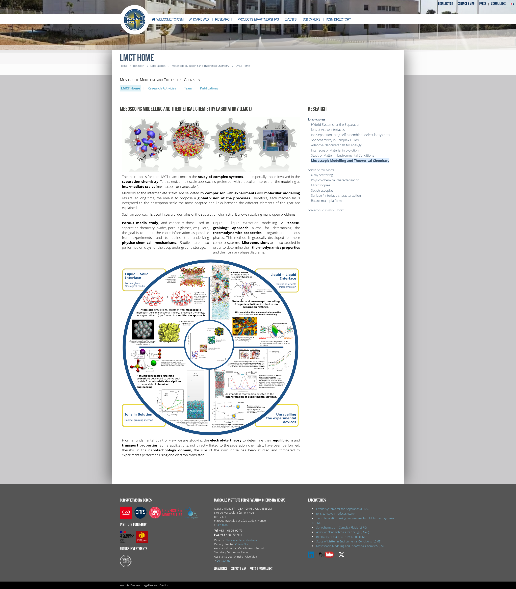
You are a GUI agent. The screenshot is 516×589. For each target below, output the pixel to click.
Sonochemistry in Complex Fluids (335, 140)
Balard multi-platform (326, 200)
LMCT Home (130, 88)
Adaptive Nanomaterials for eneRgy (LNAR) (342, 532)
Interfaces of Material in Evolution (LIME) (341, 537)
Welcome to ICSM (170, 19)
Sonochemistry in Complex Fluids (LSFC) (341, 527)
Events (290, 19)
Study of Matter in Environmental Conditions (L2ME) (348, 541)
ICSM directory (338, 19)
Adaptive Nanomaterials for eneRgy (336, 145)
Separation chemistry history (326, 210)
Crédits (163, 585)
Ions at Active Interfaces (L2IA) (335, 513)
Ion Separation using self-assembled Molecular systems (350, 135)
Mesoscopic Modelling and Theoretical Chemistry (350, 160)
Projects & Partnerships (258, 19)
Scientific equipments (321, 170)
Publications (209, 88)
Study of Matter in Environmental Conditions (342, 155)
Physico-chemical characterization (335, 180)
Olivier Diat (242, 544)
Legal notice (445, 4)
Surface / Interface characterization (336, 195)
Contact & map (466, 4)
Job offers (311, 19)
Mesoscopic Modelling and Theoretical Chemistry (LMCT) (351, 546)
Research (223, 19)
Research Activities (162, 88)
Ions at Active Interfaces (328, 129)
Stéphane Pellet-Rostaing (241, 540)
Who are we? (199, 19)
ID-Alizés (135, 585)
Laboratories (316, 119)
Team (188, 88)
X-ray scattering (322, 175)
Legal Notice (150, 585)
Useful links (498, 4)
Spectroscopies (322, 190)
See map (222, 525)
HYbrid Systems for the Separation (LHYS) (342, 509)
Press (482, 4)
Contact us (223, 560)
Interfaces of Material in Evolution (335, 150)
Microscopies (320, 185)
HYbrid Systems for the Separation (335, 124)
